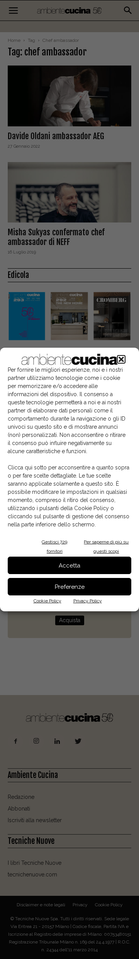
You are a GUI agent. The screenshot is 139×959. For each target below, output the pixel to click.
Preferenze (70, 586)
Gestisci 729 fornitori (54, 546)
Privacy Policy (87, 601)
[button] (121, 359)
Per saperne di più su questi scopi (106, 546)
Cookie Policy (47, 601)
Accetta (69, 565)
